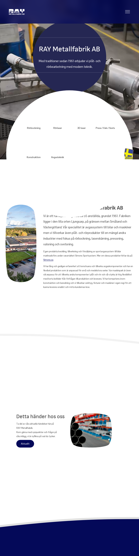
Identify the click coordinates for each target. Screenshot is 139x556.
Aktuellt (25, 443)
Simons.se (48, 259)
